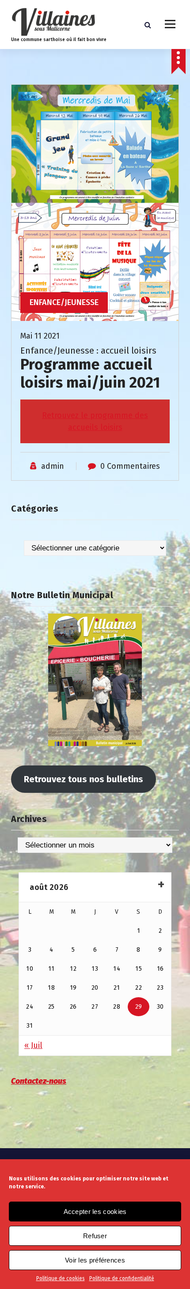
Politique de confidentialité (121, 1278)
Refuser (95, 1236)
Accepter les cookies (95, 1211)
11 (51, 968)
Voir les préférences (95, 1260)
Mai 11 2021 (40, 336)
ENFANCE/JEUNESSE (64, 302)
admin (52, 466)
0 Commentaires (130, 466)
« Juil (33, 1045)
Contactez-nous (38, 1081)
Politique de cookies (60, 1278)
